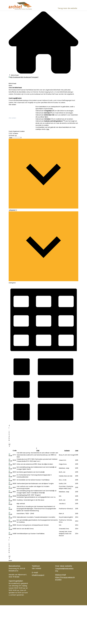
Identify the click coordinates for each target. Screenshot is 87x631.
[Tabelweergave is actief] (43, 353)
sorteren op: (13, 135)
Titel (37, 451)
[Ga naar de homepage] (20, 5)
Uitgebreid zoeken (18, 131)
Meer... (11, 86)
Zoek (10, 131)
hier (48, 129)
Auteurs (67, 451)
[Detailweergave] (43, 424)
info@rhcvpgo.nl (38, 575)
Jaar (76, 451)
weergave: (12, 283)
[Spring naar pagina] (36, 448)
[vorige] (9, 426)
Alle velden (12, 105)
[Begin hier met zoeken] (43, 73)
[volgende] (9, 446)
